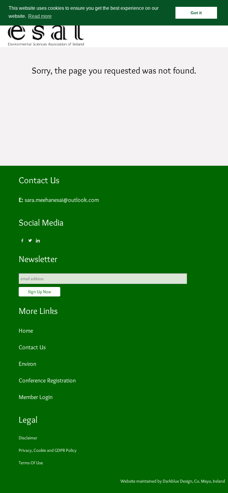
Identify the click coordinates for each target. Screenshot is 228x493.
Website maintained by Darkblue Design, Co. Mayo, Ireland (173, 481)
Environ (27, 363)
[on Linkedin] (38, 240)
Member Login (36, 397)
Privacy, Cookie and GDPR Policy (48, 450)
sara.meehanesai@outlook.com (62, 199)
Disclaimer (28, 438)
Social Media (41, 222)
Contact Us (39, 180)
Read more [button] (40, 16)
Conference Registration (47, 380)
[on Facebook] (22, 240)
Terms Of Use (31, 462)
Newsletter (38, 258)
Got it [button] (196, 12)
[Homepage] (46, 44)
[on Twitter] (30, 240)
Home (26, 330)
